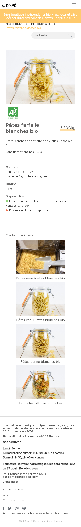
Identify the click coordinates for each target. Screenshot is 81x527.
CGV (5, 495)
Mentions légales (13, 489)
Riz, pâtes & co (41, 24)
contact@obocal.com (23, 477)
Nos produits (14, 24)
